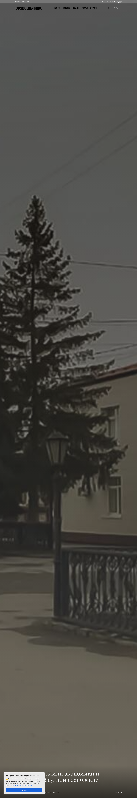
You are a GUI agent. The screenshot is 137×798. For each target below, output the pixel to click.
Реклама (85, 8)
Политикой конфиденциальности (21, 785)
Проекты (76, 8)
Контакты (93, 8)
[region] (24, 783)
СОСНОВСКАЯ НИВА (28, 8)
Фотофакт (66, 8)
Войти (113, 1)
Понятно (24, 790)
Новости (57, 8)
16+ (117, 8)
